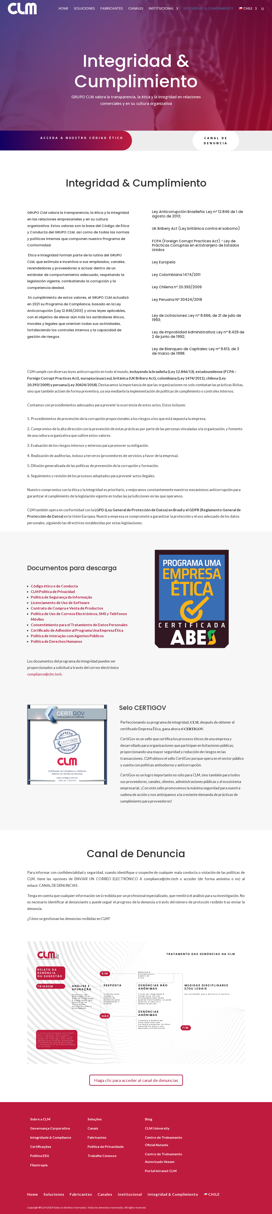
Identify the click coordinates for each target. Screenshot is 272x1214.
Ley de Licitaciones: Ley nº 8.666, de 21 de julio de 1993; (196, 317)
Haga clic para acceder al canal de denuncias (136, 1080)
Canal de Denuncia (216, 140)
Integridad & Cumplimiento (208, 9)
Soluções (95, 1119)
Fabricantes (111, 9)
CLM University (157, 1128)
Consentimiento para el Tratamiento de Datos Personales (79, 625)
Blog (148, 1119)
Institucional (161, 9)
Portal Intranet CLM (161, 1171)
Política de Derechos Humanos (56, 641)
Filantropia (39, 1165)
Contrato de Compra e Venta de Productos (67, 608)
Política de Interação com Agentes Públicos (67, 636)
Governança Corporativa (50, 1128)
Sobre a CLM (40, 1119)
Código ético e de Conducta (54, 586)
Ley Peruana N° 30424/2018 (177, 299)
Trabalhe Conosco (102, 1156)
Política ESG (39, 1156)
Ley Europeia (163, 262)
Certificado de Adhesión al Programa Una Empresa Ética (77, 630)
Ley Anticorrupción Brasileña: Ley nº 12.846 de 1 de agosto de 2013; (197, 214)
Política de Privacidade (106, 1146)
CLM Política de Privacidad (53, 591)
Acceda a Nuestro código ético (81, 138)
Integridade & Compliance (50, 1137)
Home (63, 9)
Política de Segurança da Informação (61, 597)
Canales (135, 9)
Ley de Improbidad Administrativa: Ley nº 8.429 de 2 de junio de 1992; (198, 334)
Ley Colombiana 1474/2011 (176, 274)
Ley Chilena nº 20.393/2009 (177, 287)
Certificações (40, 1146)
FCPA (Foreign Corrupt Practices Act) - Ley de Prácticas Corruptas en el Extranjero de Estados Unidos (195, 245)
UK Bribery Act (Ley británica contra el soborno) (196, 228)
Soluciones (84, 9)
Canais (93, 1128)
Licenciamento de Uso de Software (60, 602)
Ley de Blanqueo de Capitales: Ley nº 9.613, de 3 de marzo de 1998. (195, 351)
